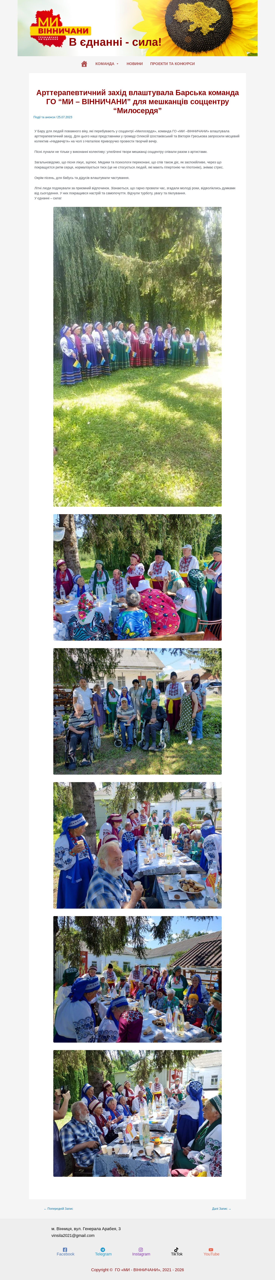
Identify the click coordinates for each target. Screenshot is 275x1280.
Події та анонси (44, 117)
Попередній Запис (58, 1208)
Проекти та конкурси (172, 64)
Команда (104, 64)
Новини (135, 64)
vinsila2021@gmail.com (72, 1235)
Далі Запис (221, 1208)
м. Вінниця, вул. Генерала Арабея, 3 (86, 1228)
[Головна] (84, 63)
